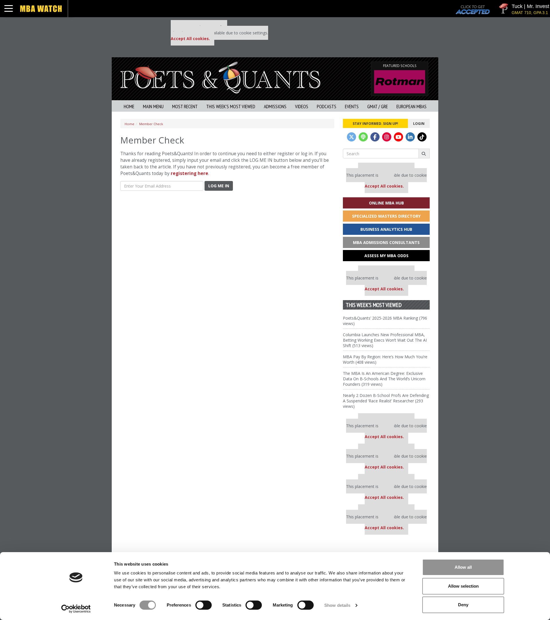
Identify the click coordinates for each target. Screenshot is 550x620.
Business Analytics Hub (386, 229)
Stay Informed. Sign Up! (375, 123)
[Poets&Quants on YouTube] (398, 136)
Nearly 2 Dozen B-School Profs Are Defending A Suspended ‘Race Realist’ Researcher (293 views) (386, 401)
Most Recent (185, 106)
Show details (337, 605)
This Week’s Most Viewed (230, 106)
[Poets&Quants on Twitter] (351, 136)
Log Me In (218, 185)
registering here (189, 173)
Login (419, 123)
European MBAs (411, 106)
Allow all (463, 567)
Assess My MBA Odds (386, 255)
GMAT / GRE (377, 106)
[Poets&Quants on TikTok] (422, 136)
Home (129, 106)
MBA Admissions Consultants (386, 242)
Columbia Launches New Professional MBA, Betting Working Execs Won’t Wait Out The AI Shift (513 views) (385, 340)
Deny (463, 604)
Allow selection (463, 586)
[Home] (220, 77)
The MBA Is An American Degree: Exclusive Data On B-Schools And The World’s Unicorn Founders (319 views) (384, 379)
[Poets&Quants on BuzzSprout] (363, 136)
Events (352, 106)
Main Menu (153, 106)
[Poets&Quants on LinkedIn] (410, 136)
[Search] (424, 153)
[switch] (203, 605)
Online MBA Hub (386, 203)
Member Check (151, 124)
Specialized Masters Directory (386, 216)
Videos (301, 106)
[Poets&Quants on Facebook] (375, 136)
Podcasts (326, 106)
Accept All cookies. (190, 38)
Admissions (275, 106)
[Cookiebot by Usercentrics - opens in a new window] (76, 609)
